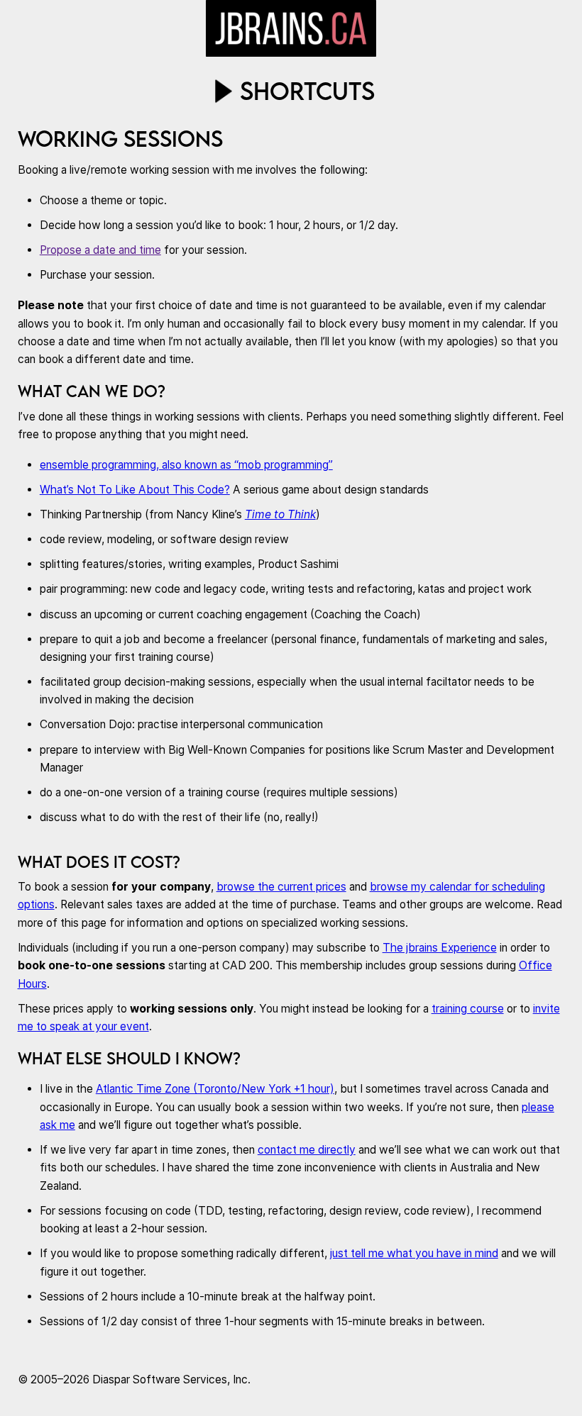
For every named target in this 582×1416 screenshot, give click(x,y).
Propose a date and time (100, 250)
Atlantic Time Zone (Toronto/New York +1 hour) (215, 1089)
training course (468, 1008)
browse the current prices (281, 886)
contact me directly (307, 1149)
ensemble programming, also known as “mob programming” (186, 465)
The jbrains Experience (440, 947)
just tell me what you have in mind (414, 1253)
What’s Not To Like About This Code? (135, 489)
